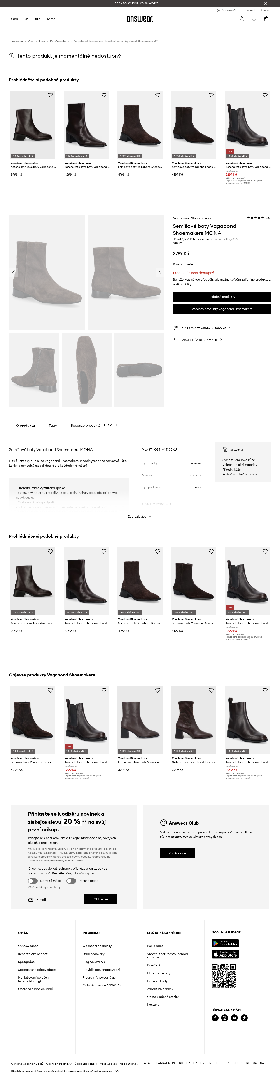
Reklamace (155, 946)
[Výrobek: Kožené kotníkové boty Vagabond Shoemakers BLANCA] (32, 125)
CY (188, 1063)
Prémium (83, 28)
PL (228, 1063)
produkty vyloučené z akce (66, 860)
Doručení (153, 965)
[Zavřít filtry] (265, 3)
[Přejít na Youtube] (234, 1018)
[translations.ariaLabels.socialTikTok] (244, 1018)
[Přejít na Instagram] (224, 1018)
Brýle (119, 28)
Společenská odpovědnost (37, 970)
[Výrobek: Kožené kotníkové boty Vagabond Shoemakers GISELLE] (86, 125)
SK (248, 1063)
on (25, 19)
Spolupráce (26, 962)
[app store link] (225, 954)
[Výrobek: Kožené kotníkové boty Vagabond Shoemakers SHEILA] (247, 720)
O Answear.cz (28, 946)
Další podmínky (94, 954)
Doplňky (58, 28)
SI (242, 1063)
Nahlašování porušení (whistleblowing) (33, 979)
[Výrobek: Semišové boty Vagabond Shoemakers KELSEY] (32, 720)
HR (209, 1063)
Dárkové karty (157, 981)
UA (255, 1063)
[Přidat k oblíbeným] (50, 95)
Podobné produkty (222, 297)
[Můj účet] (241, 18)
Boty (45, 28)
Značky (98, 28)
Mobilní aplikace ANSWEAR (102, 985)
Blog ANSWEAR (94, 962)
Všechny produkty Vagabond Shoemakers (222, 309)
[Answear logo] (140, 19)
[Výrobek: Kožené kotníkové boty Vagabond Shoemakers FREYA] (247, 125)
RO (236, 1063)
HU (217, 1063)
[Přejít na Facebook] (215, 1018)
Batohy (131, 28)
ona (14, 19)
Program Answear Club (99, 977)
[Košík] (266, 18)
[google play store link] (225, 943)
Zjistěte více (177, 853)
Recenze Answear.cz (33, 954)
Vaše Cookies (108, 1063)
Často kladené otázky (163, 997)
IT (223, 1063)
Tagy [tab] (53, 425)
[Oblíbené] (254, 18)
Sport (70, 28)
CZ (195, 1063)
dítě (36, 19)
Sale (110, 28)
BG (181, 1063)
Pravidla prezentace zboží (101, 970)
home (50, 19)
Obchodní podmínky (97, 946)
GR (202, 1063)
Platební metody (158, 973)
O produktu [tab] (25, 425)
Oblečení (32, 28)
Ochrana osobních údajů (36, 989)
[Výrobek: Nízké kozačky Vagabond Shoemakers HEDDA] (194, 720)
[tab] (94, 425)
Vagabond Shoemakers (192, 218)
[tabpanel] (140, 476)
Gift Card (146, 28)
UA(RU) (264, 1063)
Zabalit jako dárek (160, 989)
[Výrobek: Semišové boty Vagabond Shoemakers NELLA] (194, 125)
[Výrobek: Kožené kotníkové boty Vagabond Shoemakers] (140, 720)
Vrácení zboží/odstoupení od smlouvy (167, 955)
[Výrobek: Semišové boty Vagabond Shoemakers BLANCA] (140, 125)
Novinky (17, 28)
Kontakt (153, 1005)
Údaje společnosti (85, 1063)
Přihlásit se (100, 899)
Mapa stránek (128, 1063)
